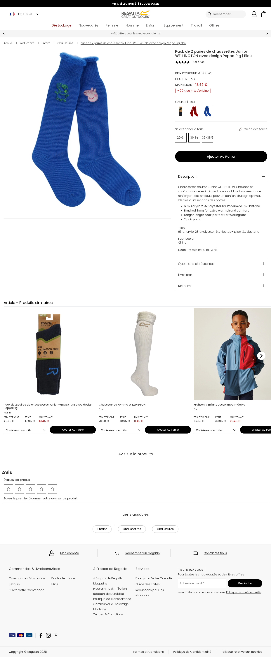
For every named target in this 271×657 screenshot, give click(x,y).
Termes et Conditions (148, 652)
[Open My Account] (254, 14)
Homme (132, 25)
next (267, 33)
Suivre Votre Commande (26, 590)
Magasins (100, 583)
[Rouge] (194, 111)
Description (187, 176)
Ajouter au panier (221, 156)
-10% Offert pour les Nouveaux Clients (135, 33)
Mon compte (69, 553)
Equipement (173, 25)
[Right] (261, 355)
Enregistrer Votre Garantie (154, 578)
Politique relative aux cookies (241, 652)
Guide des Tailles (148, 584)
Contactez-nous (63, 578)
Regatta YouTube (56, 635)
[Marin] (181, 111)
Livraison (185, 275)
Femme (112, 25)
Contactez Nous (215, 553)
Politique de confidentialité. (243, 592)
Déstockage (61, 25)
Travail (196, 25)
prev (3, 33)
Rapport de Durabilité (108, 594)
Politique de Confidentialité (192, 652)
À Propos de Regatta (108, 578)
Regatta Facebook (41, 635)
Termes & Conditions (108, 614)
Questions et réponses (196, 264)
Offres (214, 25)
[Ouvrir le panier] (264, 14)
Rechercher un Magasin (142, 553)
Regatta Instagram (48, 635)
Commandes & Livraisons (27, 578)
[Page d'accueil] (135, 14)
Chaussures (165, 529)
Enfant (151, 25)
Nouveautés (88, 25)
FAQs (54, 584)
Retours (184, 286)
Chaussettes (132, 529)
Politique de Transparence (112, 599)
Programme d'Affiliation (110, 588)
